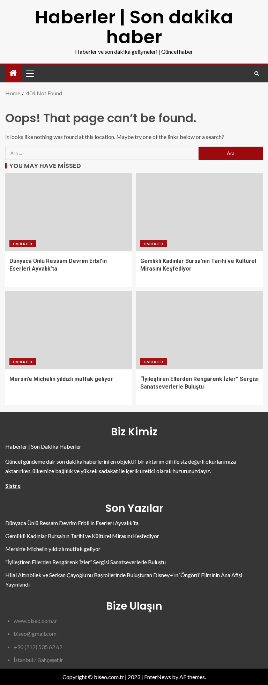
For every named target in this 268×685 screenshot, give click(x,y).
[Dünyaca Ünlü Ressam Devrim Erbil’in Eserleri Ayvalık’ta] (68, 212)
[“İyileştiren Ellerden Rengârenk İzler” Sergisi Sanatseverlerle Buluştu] (199, 330)
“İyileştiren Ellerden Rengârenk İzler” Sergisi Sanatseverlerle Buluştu (85, 562)
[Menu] (30, 73)
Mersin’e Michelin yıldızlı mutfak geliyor (61, 379)
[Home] (13, 73)
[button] (30, 73)
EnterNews (157, 676)
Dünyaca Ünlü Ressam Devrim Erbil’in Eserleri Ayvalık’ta (72, 523)
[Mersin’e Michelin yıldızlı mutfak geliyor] (68, 330)
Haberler (22, 244)
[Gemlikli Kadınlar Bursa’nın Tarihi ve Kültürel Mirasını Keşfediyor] (199, 212)
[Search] (256, 73)
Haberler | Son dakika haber (134, 27)
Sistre (13, 485)
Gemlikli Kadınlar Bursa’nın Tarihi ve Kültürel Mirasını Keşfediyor (82, 535)
